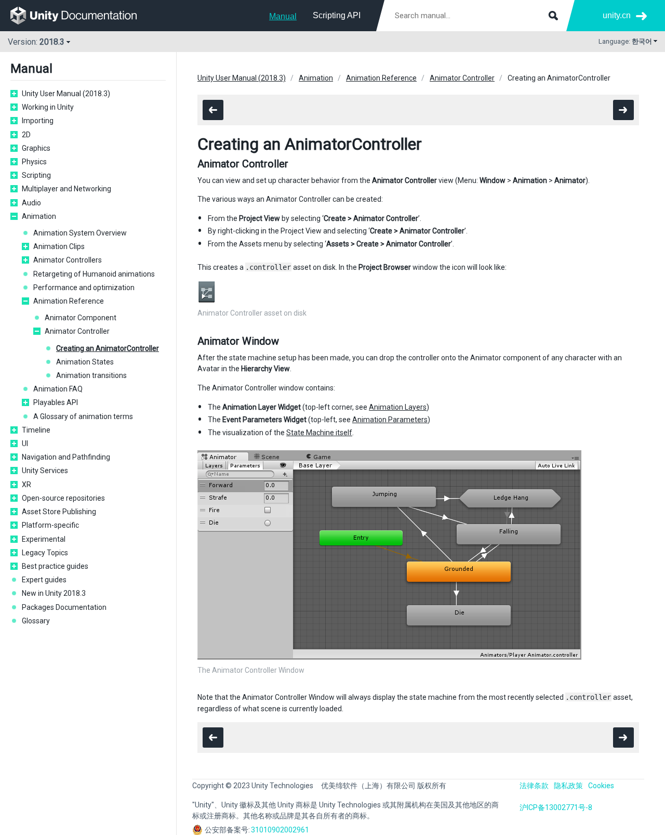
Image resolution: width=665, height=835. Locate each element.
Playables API (55, 402)
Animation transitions (91, 375)
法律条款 (534, 785)
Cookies (601, 785)
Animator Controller (77, 331)
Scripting (36, 175)
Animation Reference (68, 301)
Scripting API (337, 15)
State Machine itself (319, 432)
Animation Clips (59, 246)
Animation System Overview (80, 233)
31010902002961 (280, 830)
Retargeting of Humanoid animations (94, 274)
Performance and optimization (84, 287)
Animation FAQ (58, 389)
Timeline (36, 430)
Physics (34, 162)
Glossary (36, 621)
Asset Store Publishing (59, 511)
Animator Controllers (67, 260)
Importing (38, 120)
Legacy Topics (45, 553)
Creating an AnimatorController (107, 348)
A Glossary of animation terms (83, 416)
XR (26, 484)
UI (25, 443)
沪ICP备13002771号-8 (556, 807)
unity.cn (617, 15)
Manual (283, 16)
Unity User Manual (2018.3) (66, 93)
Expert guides (44, 580)
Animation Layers (398, 407)
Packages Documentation (64, 607)
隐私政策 (568, 785)
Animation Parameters (390, 419)
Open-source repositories (63, 498)
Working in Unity (48, 107)
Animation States (85, 362)
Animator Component (80, 318)
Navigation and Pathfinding (66, 457)
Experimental (43, 539)
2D (26, 135)
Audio (31, 203)
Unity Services (45, 470)
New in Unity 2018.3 (54, 593)
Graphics (36, 148)
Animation (39, 216)
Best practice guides (55, 566)
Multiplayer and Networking (66, 189)
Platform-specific (50, 525)
